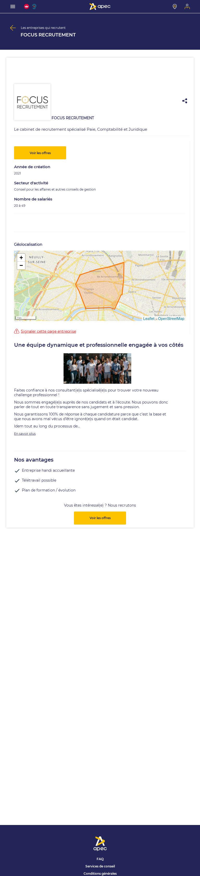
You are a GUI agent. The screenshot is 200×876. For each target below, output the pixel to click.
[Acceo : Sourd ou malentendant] (34, 6)
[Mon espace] (187, 6)
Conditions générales (100, 873)
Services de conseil (100, 866)
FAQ (100, 859)
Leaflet (148, 318)
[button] (21, 258)
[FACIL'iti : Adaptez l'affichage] (26, 6)
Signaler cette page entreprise (48, 331)
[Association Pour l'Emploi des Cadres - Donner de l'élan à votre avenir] (100, 6)
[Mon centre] (175, 6)
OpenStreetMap (171, 318)
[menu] (12, 6)
